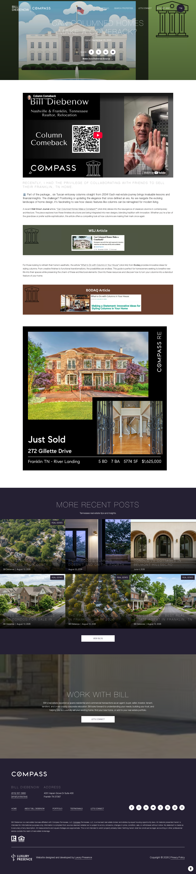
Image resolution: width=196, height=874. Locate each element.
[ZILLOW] (174, 807)
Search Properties (123, 8)
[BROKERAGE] (182, 807)
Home (14, 808)
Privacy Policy (178, 857)
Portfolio (104, 8)
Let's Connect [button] (98, 719)
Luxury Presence (83, 857)
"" (77, 209)
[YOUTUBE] (153, 807)
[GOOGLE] (167, 807)
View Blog (98, 638)
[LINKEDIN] (146, 807)
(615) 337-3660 (163, 8)
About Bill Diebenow (35, 808)
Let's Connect (97, 809)
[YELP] (160, 807)
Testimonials (76, 808)
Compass (76, 822)
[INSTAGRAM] (138, 807)
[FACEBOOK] (131, 807)
